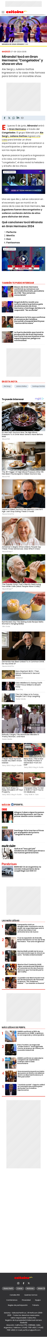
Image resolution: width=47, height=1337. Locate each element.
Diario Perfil (8, 1288)
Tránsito (35, 1305)
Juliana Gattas (21, 386)
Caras (19, 1288)
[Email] (22, 118)
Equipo (38, 1300)
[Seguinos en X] (28, 1283)
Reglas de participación (18, 1305)
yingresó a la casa (22, 136)
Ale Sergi (7, 386)
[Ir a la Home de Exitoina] (16, 12)
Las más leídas (10, 920)
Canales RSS (15, 1295)
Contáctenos (11, 1300)
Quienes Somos (30, 1295)
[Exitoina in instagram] (18, 1283)
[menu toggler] (2, 11)
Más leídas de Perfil (13, 1027)
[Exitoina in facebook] (23, 1283)
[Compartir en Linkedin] (18, 118)
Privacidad (26, 1300)
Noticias (30, 1288)
